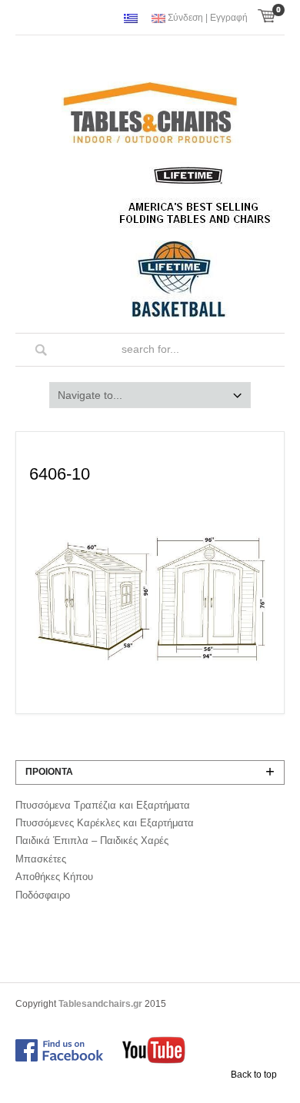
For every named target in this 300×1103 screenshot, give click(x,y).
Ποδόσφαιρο (42, 895)
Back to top (254, 1074)
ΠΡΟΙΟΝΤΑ (49, 771)
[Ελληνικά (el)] (131, 18)
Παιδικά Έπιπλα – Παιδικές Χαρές (91, 840)
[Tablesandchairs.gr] (150, 114)
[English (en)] (158, 18)
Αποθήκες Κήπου (54, 876)
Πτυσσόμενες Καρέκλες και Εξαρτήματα (104, 823)
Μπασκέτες (40, 859)
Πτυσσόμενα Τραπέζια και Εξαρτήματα (102, 805)
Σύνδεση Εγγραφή (208, 17)
